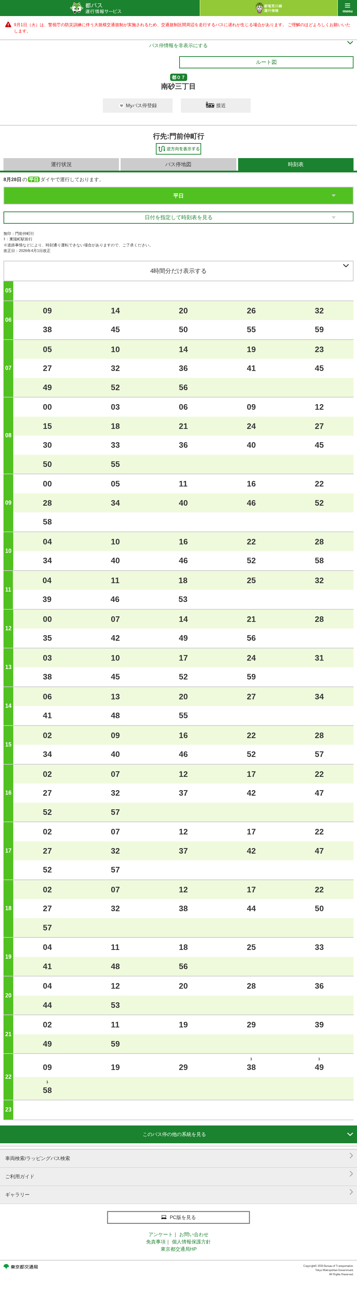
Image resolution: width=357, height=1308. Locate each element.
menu (347, 8)
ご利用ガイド (179, 1174)
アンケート (161, 1234)
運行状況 (61, 164)
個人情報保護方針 (191, 1241)
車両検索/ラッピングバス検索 (179, 1156)
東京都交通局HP (179, 1249)
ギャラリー (179, 1192)
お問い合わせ (193, 1234)
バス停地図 (178, 164)
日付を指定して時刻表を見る (179, 217)
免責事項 (156, 1241)
